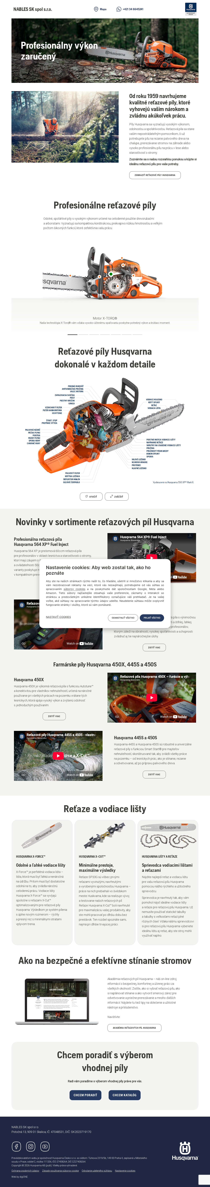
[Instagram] (31, 1146)
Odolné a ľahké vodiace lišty (40, 865)
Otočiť (93, 496)
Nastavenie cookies (125, 1170)
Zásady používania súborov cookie (60, 1170)
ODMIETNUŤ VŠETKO (123, 617)
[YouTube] (45, 1146)
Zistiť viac (154, 647)
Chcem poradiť (85, 1095)
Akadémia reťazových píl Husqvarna (134, 1028)
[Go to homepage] (185, 1151)
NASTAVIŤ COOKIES (58, 617)
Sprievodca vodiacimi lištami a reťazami (167, 867)
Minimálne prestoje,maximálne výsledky (97, 867)
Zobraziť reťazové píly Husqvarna (155, 175)
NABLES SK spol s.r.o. (32, 9)
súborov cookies (74, 589)
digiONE (24, 1176)
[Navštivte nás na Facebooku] (16, 1146)
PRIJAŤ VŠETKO (152, 617)
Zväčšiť (118, 496)
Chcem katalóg (124, 1095)
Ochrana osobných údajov (25, 1170)
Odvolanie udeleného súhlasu (97, 1170)
